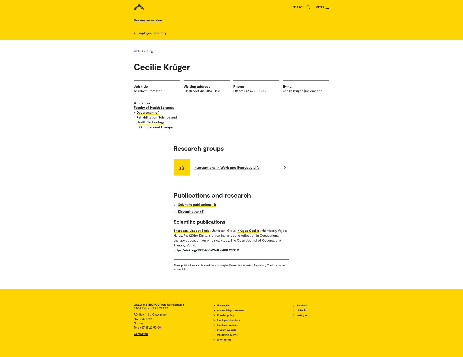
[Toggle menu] (327, 7)
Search (298, 7)
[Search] (308, 7)
